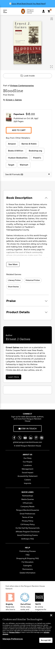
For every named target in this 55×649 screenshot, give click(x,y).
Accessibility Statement (27, 476)
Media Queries (27, 499)
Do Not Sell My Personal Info (28, 528)
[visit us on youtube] (25, 438)
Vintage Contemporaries (22, 85)
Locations (27, 465)
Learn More (14, 377)
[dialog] (27, 630)
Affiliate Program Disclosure (27, 531)
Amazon (12, 143)
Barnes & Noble (29, 143)
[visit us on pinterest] (36, 438)
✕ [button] (51, 615)
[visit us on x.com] (20, 438)
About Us (27, 454)
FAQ (27, 555)
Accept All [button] (46, 640)
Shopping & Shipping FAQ (27, 558)
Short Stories (13, 286)
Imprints (27, 483)
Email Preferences (27, 513)
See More (13, 264)
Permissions (27, 569)
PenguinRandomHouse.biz (27, 510)
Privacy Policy (27, 521)
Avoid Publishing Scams (27, 535)
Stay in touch (29, 428)
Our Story (27, 458)
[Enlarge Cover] (51, 66)
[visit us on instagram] (42, 438)
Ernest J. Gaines (14, 99)
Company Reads (27, 506)
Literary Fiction (14, 280)
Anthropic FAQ (27, 539)
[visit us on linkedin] (31, 438)
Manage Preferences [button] (13, 639)
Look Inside (29, 75)
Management (27, 469)
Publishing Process (27, 551)
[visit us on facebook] (14, 438)
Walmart (24, 164)
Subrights (27, 565)
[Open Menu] (5, 11)
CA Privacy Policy (27, 524)
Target (11, 164)
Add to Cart (18, 130)
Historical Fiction (33, 280)
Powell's (37, 157)
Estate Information (27, 573)
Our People (27, 462)
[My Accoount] (43, 11)
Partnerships (27, 496)
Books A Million (15, 150)
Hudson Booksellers (18, 157)
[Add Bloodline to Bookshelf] (51, 18)
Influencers (27, 503)
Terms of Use (27, 517)
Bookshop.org (35, 150)
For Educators (27, 562)
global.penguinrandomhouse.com (27, 442)
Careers (27, 480)
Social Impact (27, 472)
